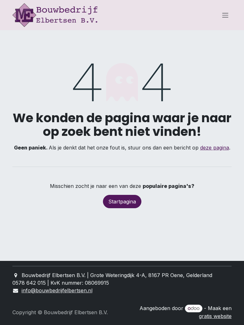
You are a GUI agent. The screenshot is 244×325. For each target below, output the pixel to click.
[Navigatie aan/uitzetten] (225, 15)
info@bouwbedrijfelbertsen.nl (57, 290)
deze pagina (214, 147)
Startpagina (122, 201)
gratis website (215, 316)
